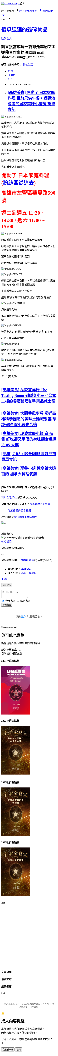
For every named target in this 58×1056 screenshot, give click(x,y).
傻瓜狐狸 (6, 541)
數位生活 (28, 64)
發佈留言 (7, 605)
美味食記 (26, 569)
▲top (4, 578)
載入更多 (7, 585)
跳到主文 (6, 38)
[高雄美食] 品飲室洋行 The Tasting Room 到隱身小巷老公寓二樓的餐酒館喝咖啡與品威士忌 (28, 395)
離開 (18, 1049)
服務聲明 (35, 1007)
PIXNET (15, 1004)
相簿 (10, 71)
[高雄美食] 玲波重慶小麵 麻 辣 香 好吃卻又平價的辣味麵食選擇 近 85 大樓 (28, 439)
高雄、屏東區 (29, 573)
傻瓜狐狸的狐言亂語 (19, 510)
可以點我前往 (9, 497)
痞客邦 (24, 560)
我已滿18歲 (8, 1049)
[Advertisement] (29, 937)
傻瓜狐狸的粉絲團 (40, 504)
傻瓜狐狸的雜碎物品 (24, 30)
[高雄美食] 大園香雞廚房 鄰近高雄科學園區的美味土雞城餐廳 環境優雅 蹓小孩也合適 (28, 419)
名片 (10, 78)
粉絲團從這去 (18, 183)
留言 (31, 560)
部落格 (11, 75)
